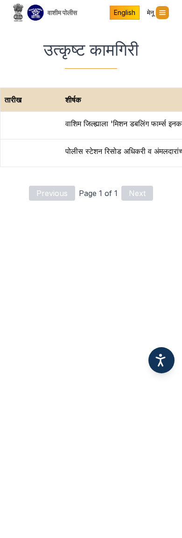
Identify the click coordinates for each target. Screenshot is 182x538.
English (124, 12)
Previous (52, 193)
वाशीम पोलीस (62, 12)
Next (137, 193)
